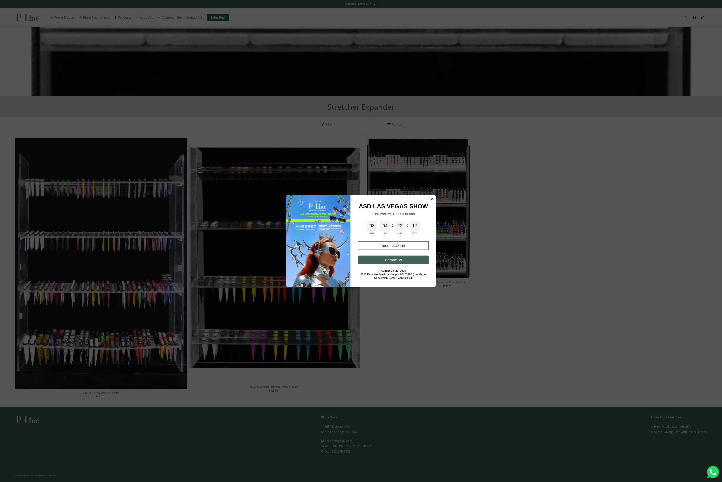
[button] (393, 245)
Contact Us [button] (393, 260)
